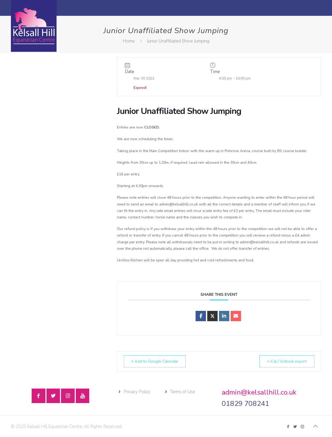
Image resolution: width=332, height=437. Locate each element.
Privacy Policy (137, 392)
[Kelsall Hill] (34, 26)
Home (129, 41)
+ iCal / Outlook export (287, 361)
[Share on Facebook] (201, 316)
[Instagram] (302, 426)
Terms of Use (182, 392)
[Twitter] (295, 426)
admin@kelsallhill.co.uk (259, 392)
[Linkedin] (224, 316)
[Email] (236, 316)
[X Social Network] (212, 316)
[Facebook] (288, 426)
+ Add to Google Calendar (154, 361)
